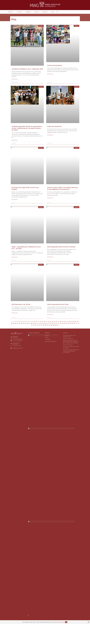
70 (74, 323)
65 (64, 323)
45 (25, 323)
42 (19, 323)
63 (60, 323)
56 (47, 323)
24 (52, 321)
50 (35, 323)
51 (37, 323)
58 (51, 323)
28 (60, 321)
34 (72, 321)
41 (17, 323)
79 (43, 325)
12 (28, 321)
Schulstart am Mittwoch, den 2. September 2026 (27, 69)
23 (50, 321)
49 (33, 323)
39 (13, 323)
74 (33, 325)
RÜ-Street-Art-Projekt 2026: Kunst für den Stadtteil (71, 347)
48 (31, 323)
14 (32, 321)
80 (45, 325)
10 (25, 321)
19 (42, 321)
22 (48, 321)
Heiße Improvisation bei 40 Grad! (58, 304)
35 (74, 321)
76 (37, 325)
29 (62, 321)
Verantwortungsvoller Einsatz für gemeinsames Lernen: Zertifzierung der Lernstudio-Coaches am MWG (27, 128)
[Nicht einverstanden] (88, 622)
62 (58, 323)
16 (36, 321)
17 (38, 321)
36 (75, 321)
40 (15, 323)
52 (39, 323)
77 (39, 325)
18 (40, 321)
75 (35, 325)
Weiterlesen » (15, 79)
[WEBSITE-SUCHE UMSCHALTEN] (57, 12)
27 (58, 321)
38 (11, 323)
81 (47, 325)
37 (77, 321)
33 (70, 321)
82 (49, 325)
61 (56, 323)
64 (62, 323)
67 (68, 323)
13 (30, 321)
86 (57, 325)
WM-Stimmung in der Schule (21, 304)
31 (66, 321)
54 (43, 323)
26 (56, 321)
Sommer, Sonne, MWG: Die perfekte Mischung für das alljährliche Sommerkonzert (71, 351)
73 (31, 325)
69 (72, 323)
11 (26, 321)
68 (70, 323)
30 (64, 321)
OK (66, 622)
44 (23, 323)
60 (54, 323)
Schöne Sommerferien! (54, 65)
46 (27, 323)
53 (41, 323)
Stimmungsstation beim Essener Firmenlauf (61, 247)
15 (34, 321)
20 (44, 321)
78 (41, 325)
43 (21, 323)
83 (51, 325)
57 (49, 323)
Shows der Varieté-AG (54, 126)
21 (46, 321)
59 (53, 323)
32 (68, 321)
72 (78, 323)
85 (55, 325)
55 (45, 323)
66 (66, 323)
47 (29, 323)
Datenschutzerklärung (60, 622)
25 (54, 321)
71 (76, 323)
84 (53, 325)
